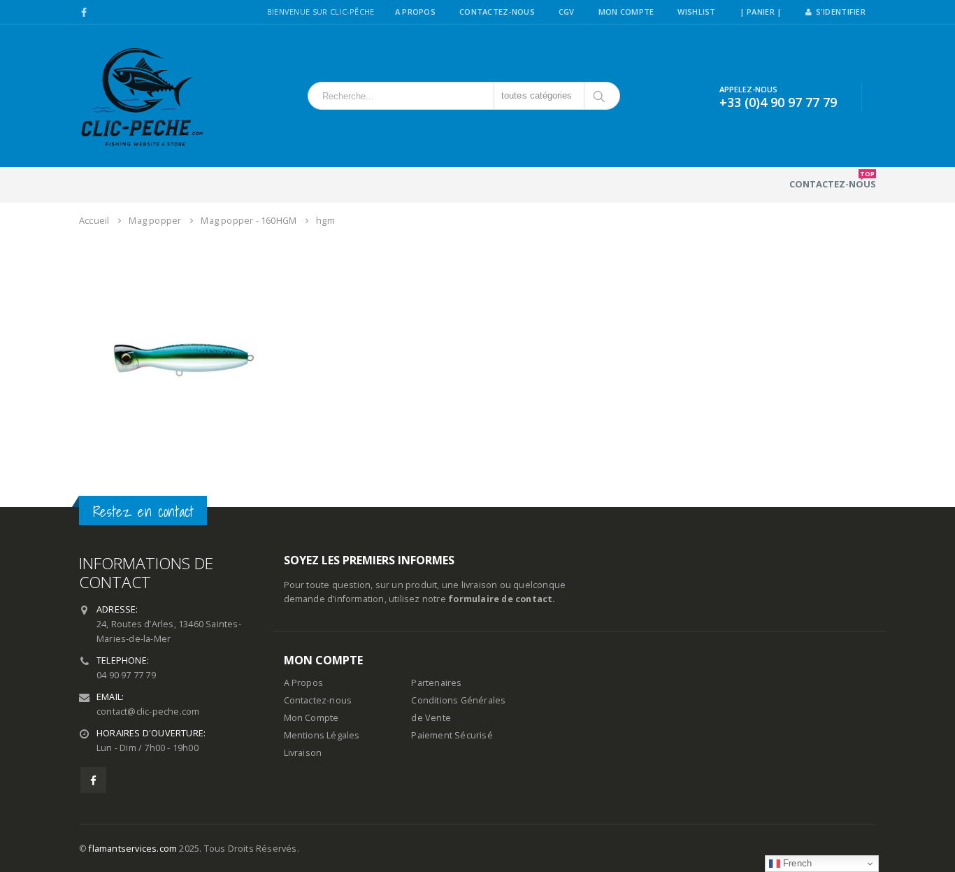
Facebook (93, 780)
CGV (567, 11)
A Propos (415, 11)
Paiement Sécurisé (451, 735)
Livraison (303, 753)
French (796, 863)
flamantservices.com (133, 849)
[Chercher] (600, 96)
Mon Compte (626, 11)
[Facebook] (84, 12)
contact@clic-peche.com (147, 711)
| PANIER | (761, 11)
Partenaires (436, 683)
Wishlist (696, 11)
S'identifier (841, 11)
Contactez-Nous (497, 11)
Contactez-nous (832, 179)
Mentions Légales (322, 735)
